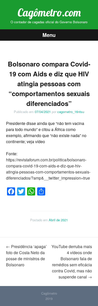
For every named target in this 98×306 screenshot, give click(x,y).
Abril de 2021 (58, 219)
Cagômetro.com (49, 12)
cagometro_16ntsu (70, 111)
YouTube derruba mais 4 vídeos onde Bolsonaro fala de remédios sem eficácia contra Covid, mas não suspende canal (72, 262)
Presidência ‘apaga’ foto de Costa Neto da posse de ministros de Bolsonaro (26, 256)
